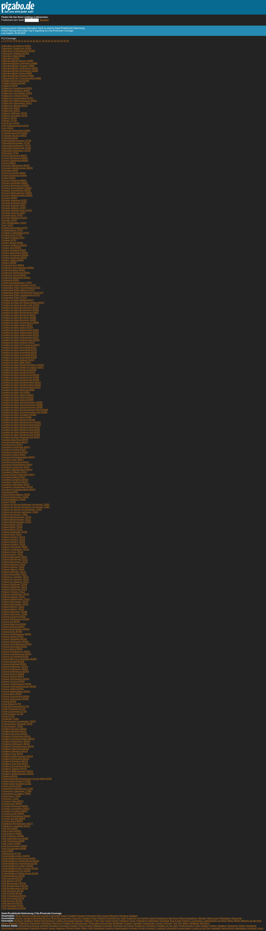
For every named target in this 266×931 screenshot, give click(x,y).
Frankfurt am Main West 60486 (16, 417)
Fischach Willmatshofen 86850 (16, 193)
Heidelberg (141, 921)
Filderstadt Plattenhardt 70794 (16, 148)
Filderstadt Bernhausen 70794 (16, 140)
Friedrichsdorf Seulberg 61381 (16, 784)
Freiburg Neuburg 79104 (13, 564)
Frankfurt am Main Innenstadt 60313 (19, 350)
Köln (99, 916)
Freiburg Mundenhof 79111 (14, 559)
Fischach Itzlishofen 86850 (14, 183)
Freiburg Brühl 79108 (11, 527)
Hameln (44, 928)
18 (43, 41)
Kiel (139, 918)
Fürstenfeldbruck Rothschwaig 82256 (19, 873)
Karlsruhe (131, 918)
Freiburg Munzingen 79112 (14, 562)
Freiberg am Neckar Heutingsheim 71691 (21, 509)
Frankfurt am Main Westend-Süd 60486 (20, 435)
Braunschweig (64, 918)
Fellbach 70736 (9, 121)
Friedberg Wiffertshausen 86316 (17, 771)
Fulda (197, 926)
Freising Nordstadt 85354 (13, 664)
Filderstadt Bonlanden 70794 (15, 143)
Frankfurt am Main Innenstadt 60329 (19, 357)
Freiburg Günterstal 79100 (14, 532)
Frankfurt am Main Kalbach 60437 (18, 360)
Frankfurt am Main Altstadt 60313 (17, 300)
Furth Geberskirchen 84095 (14, 838)
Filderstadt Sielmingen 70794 (15, 150)
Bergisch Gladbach (24, 921)
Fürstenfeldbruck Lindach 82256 (17, 866)
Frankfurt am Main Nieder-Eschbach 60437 (22, 367)
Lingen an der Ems (201, 928)
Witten (186, 923)
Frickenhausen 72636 (12, 726)
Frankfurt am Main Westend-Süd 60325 (20, 432)
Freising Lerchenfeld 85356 (14, 656)
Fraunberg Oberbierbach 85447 (16, 469)
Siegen (159, 923)
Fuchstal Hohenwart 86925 (14, 806)
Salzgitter (137, 923)
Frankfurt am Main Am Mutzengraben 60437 (22, 302)
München (114, 916)
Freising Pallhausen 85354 (14, 666)
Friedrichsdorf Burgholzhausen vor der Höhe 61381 (26, 779)
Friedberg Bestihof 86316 (13, 731)
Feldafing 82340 (9, 86)
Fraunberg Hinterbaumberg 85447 (18, 457)
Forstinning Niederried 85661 (15, 273)
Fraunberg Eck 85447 (12, 445)
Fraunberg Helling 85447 (13, 455)
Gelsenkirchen (113, 918)
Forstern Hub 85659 (11, 248)
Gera (102, 921)
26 (67, 41)
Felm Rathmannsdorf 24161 (15, 125)
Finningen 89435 (9, 170)
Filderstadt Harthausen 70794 (16, 145)
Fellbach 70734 (9, 118)
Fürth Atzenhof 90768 (11, 878)
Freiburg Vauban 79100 (13, 597)
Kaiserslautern (121, 928)
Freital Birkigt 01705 (11, 704)
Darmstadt (69, 921)
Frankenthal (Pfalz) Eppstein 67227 (18, 285)
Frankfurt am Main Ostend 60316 (17, 397)
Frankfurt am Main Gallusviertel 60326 (20, 335)
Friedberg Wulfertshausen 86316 (17, 774)
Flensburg (151, 926)
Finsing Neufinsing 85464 (14, 175)
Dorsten (74, 926)
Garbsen (204, 926)
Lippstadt (215, 928)
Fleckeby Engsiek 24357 (13, 205)
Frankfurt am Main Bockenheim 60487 (20, 312)
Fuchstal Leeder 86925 (12, 813)
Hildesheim (153, 921)
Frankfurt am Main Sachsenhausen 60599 (22, 407)
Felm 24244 (7, 128)
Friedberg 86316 (9, 776)
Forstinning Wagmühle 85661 (15, 278)
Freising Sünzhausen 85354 (15, 679)
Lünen (260, 928)
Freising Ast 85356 (10, 622)
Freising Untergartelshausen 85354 (18, 686)
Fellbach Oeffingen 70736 (14, 113)
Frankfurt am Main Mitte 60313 (16, 362)
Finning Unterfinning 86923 (14, 160)
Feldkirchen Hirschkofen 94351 (16, 93)
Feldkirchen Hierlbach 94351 (15, 91)
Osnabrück (35, 923)
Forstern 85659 (8, 263)
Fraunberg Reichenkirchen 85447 (17, 474)
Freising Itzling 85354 (12, 649)
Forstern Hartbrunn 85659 (14, 245)
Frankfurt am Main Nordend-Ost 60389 (20, 380)
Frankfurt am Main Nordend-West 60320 (21, 385)
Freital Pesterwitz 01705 (13, 709)
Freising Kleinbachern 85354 (15, 651)
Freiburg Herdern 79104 (13, 542)
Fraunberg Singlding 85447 (14, 479)
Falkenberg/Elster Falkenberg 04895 (19, 63)
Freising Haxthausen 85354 (15, 641)
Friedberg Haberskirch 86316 (15, 741)
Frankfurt (71, 916)
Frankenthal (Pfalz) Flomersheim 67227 (20, 288)
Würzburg (204, 923)
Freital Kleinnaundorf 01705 (15, 706)
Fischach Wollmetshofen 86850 (16, 195)
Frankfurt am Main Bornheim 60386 (18, 317)
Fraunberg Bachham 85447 (14, 440)
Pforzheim (57, 923)
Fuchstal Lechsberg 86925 (14, 811)
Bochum (47, 918)
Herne (133, 921)
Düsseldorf (54, 916)
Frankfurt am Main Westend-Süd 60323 (20, 430)
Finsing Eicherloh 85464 (13, 173)
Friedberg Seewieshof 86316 (15, 766)
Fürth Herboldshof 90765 (13, 896)
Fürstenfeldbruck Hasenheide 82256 (19, 863)
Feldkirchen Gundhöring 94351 (16, 88)
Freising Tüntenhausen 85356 (16, 684)
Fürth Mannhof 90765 (11, 903)
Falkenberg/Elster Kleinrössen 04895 (19, 71)
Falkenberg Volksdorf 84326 (15, 53)
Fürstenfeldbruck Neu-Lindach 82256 (19, 868)
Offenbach (13, 923)
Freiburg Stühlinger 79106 (14, 584)
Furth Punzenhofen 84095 (14, 846)
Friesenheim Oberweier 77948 (16, 791)
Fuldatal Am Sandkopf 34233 (15, 826)
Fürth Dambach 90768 (12, 891)
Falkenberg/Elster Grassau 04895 (17, 66)
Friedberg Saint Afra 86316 (14, 764)
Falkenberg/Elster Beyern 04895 (17, 61)
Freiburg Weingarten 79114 (14, 602)
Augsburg (28, 918)
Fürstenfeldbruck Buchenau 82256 (18, 858)
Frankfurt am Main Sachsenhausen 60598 (22, 405)
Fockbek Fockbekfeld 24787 (15, 233)
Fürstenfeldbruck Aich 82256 (15, 856)
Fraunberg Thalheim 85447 (14, 482)
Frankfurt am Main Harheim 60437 (18, 342)
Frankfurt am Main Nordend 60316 (18, 372)
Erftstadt (97, 926)
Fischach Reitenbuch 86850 (15, 185)
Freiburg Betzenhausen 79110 (16, 517)
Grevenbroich (8, 928)
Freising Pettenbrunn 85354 (15, 671)
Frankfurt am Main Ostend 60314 (17, 395)
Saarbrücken (149, 923)
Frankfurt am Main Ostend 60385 (17, 400)
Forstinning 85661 (10, 280)
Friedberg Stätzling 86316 (14, 769)
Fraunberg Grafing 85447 (13, 450)
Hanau (52, 928)
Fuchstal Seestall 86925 (13, 818)
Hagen (108, 921)
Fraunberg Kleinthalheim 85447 (17, 464)
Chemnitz (76, 918)
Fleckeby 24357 (9, 220)
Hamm (115, 921)
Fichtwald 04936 (9, 138)
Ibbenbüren (99, 928)
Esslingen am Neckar (123, 926)
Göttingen (88, 921)
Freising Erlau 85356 (11, 631)
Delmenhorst (25, 926)
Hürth (91, 928)
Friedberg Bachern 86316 (14, 729)
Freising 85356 (8, 701)
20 (49, 41)
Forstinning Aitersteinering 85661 (17, 268)
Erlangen (78, 921)
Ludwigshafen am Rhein (215, 921)
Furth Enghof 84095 (11, 831)
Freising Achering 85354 (13, 617)
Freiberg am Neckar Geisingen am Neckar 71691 (25, 507)
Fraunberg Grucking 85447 (14, 452)
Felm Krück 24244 (10, 123)
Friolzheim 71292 (10, 799)
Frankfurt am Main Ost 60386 (15, 392)
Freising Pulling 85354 (12, 676)
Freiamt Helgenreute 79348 (14, 497)
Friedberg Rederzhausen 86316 (17, 756)
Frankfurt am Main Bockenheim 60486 (20, 310)
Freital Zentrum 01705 (12, 714)
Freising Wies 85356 (11, 694)
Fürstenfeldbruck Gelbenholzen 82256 (20, 861)
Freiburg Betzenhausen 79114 (16, 522)
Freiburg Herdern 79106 (13, 544)
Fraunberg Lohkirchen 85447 (15, 467)
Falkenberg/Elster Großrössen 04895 (19, 68)
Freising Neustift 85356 (12, 661)
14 (31, 41)
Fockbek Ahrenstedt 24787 (14, 228)
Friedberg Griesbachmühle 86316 (17, 739)
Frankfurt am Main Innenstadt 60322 (19, 355)
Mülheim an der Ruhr (251, 921)
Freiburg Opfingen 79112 (13, 572)
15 (34, 41)
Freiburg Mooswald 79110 (14, 557)
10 (19, 41)
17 (40, 41)
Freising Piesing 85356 (12, 674)
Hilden (84, 928)
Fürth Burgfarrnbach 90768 (14, 888)
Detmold (44, 926)
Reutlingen (118, 923)
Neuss (4, 923)
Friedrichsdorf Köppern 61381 (16, 781)
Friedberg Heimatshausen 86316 (17, 746)
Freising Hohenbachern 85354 (16, 644)
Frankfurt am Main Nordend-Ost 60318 (20, 375)
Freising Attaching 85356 (13, 624)
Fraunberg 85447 (9, 492)
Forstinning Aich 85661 (12, 265)
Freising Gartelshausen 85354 (16, 634)
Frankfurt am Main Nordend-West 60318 (21, 382)
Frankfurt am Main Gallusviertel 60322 (20, 330)
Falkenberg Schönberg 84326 (16, 46)
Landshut (160, 928)
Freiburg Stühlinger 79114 (14, 587)
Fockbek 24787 (9, 240)
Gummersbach (22, 928)
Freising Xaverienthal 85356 (15, 696)
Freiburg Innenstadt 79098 (14, 547)
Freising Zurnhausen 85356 (15, 699)
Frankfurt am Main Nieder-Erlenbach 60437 (22, 365)
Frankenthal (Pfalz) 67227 (14, 297)
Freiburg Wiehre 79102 (12, 607)
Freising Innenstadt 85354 (14, 646)
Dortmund (35, 916)
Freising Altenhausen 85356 (15, 619)
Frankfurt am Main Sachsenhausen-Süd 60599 (24, 412)
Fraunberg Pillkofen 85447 (14, 472)
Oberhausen (213, 918)
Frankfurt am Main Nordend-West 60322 (21, 387)
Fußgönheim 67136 (11, 853)
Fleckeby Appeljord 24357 (14, 200)
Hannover (91, 916)
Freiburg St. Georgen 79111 (15, 577)
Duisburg (86, 918)
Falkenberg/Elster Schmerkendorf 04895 (21, 78)
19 (46, 41)
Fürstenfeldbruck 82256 (13, 876)
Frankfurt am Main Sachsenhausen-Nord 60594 (24, 410)
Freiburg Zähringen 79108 (14, 614)
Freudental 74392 (10, 719)
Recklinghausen (80, 923)
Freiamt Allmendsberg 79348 (15, 494)
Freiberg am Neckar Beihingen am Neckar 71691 (25, 504)
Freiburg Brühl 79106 (11, 524)
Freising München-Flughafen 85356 (19, 659)
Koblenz (186, 921)
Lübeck (152, 918)
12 (25, 41)
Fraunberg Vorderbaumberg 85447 (18, 489)
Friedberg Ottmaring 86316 (14, 751)
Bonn (54, 918)
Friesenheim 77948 (11, 796)
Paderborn (46, 923)
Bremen (26, 916)
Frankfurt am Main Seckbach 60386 (18, 415)
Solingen (168, 923)
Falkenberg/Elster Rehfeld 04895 (17, 76)
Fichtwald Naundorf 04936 (14, 133)
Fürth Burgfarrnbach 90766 (14, 886)
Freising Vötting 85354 (12, 689)
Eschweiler (107, 926)
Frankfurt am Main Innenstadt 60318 (19, 352)
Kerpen (142, 928)
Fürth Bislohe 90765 (11, 881)
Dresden (44, 916)
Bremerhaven (48, 921)
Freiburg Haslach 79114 (13, 537)
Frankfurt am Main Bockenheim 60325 (20, 307)
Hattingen (60, 928)
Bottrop (37, 921)
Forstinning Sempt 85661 (13, 275)
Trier (175, 923)
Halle (123, 918)
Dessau (35, 926)
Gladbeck (222, 926)
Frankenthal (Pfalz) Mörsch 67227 (18, 290)
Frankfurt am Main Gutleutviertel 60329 (20, 340)
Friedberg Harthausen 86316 (15, 744)
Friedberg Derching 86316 (14, 734)
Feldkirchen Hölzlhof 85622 (15, 96)
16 (37, 41)
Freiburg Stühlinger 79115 (14, 589)
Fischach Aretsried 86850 (13, 180)
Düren (82, 926)
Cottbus (59, 921)
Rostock (128, 923)
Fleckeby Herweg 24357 (13, 213)
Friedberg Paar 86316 (12, 754)
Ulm (180, 923)
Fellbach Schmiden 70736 (14, 116)
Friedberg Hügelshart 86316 (15, 749)
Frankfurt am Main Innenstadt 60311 (19, 347)
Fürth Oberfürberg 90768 (13, 908)
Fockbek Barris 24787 (12, 230)
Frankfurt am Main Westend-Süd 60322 (20, 427)
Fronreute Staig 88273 (12, 801)
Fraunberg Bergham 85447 (14, 442)
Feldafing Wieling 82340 (13, 83)
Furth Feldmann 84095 (12, 836)
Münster (202, 918)
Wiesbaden (225, 918)
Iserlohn (110, 928)
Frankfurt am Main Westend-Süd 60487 (20, 437)
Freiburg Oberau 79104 (12, 569)
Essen (64, 916)
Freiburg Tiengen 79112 (13, 592)
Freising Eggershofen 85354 (15, 629)
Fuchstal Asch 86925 (11, 803)
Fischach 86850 (9, 198)
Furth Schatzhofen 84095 (13, 848)
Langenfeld (171, 928)
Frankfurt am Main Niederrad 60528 (18, 370)
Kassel (178, 921)
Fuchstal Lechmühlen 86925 (15, 808)
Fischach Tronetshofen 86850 (16, 190)
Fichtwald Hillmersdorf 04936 (15, 130)
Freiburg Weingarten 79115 (14, 604)
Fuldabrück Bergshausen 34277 (17, 823)
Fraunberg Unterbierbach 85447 (17, 487)
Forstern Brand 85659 (12, 243)
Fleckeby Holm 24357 (12, 215)
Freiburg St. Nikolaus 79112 (15, 582)
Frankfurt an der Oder (167, 926)
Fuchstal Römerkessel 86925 (15, 816)
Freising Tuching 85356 (13, 681)
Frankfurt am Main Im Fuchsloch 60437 (20, 345)
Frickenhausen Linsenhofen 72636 (18, 721)
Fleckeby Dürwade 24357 (14, 203)
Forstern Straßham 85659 (14, 258)
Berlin (18, 916)
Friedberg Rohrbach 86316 (14, 761)
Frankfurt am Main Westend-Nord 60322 (21, 422)
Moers (237, 921)
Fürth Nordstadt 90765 (12, 906)
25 (64, 41)
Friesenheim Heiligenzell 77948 (17, 789)
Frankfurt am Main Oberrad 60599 (17, 390)
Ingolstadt (164, 921)
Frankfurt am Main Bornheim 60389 (18, 320)
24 (61, 41)
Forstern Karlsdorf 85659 (13, 250)
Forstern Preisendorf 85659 (14, 255)
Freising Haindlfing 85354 (14, 639)
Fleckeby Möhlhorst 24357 (14, 218)
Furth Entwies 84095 (11, 833)
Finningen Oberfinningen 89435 (17, 168)
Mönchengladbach (189, 918)
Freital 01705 (7, 716)
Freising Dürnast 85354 (13, 627)
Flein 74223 (7, 225)
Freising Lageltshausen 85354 (16, 654)
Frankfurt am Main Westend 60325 (18, 420)
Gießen (213, 926)
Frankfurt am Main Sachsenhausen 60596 (22, 402)
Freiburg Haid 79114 (11, 534)
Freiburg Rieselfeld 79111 (14, 574)
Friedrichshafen (186, 926)
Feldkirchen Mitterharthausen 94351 (19, 101)
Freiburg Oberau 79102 (12, 567)
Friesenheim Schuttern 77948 (15, 794)
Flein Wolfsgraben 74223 (13, 223)
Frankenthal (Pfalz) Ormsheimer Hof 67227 (22, 293)
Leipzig (105, 916)
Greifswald (251, 926)
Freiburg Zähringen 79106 (14, 612)
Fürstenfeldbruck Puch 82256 (15, 871)
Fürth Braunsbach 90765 (13, 883)
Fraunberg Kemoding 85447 (15, 462)
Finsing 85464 (8, 178)
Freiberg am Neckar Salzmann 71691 (19, 512)
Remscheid (106, 923)
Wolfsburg (194, 923)
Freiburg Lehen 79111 (12, 554)
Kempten (133, 928)
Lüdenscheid (226, 928)
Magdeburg (162, 918)
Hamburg (81, 916)
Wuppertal (236, 918)
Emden (88, 926)
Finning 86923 (8, 163)
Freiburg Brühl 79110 (11, 529)
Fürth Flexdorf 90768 (11, 893)
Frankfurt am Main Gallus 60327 (17, 325)
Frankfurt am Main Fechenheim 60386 (20, 322)
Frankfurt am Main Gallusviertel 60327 (20, 337)
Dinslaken (54, 926)
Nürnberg (124, 916)
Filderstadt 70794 (10, 153)
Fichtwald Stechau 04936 (13, 135)
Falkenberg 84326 (10, 58)
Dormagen (64, 926)
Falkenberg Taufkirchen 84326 (16, 48)
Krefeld (145, 918)
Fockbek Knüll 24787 (11, 235)
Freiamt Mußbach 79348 (13, 499)
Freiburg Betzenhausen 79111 (16, 519)
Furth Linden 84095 (11, 843)
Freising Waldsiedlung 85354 (15, 691)
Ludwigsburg (240, 928)
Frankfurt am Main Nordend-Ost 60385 (20, 377)
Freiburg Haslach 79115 (13, 539)
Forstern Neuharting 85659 (14, 253)
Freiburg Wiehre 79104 (12, 609)
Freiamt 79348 (8, 502)
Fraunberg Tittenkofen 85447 (15, 484)
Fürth (96, 921)
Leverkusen (197, 921)
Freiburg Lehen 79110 (12, 552)
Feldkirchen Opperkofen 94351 (16, 103)
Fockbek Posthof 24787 (13, 238)
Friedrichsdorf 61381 (11, 786)
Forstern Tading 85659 (12, 260)
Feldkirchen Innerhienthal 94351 (17, 98)
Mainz (231, 921)
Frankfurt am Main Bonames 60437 (18, 315)
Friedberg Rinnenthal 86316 (15, 759)
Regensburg (95, 923)
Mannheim (174, 918)
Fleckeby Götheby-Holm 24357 (16, 210)
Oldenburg (24, 923)
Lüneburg (251, 928)
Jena (172, 921)
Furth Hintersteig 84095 (13, 841)
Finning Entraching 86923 (14, 155)
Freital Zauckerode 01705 (14, 711)
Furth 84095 (7, 851)
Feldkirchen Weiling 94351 (14, 106)
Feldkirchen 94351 (10, 111)
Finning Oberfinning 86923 (14, 158)
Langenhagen (184, 928)
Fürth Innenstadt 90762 (12, 898)
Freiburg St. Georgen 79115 (15, 579)
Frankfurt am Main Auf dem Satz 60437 (20, 305)
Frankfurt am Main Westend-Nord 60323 (21, 425)
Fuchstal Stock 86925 (12, 821)
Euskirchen (140, 926)
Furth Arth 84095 (9, 828)
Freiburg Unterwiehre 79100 (15, 594)
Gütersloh (35, 928)
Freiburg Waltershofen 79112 (15, 599)
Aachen (19, 918)
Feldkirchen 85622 (10, 108)
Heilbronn (124, 921)
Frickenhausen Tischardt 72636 (16, 724)
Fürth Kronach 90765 (11, 901)
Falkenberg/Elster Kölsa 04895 (16, 73)
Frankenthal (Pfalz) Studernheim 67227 (20, 295)
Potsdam (67, 923)
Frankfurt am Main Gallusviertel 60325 (20, 332)
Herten (77, 928)
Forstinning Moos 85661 (13, 270)
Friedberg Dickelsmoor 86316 (16, 736)
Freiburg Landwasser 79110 (15, 549)
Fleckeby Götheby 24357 (13, 208)
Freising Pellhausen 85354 (14, 669)
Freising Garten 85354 (12, 636)
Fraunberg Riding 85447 (13, 477)
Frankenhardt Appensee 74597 (16, 283)
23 (58, 41)
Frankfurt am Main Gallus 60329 (17, 327)
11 (22, 41)
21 (52, 41)
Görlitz (242, 926)
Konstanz (151, 928)
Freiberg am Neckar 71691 (14, 514)
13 (28, 41)
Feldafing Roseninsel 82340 (15, 81)
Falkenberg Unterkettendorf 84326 (18, 51)
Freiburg (101, 918)
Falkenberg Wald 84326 (13, 56)
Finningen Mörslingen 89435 (15, 165)
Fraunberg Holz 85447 (12, 460)
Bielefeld (38, 918)
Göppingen (232, 926)
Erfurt (94, 918)
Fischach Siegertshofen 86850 (16, 188)
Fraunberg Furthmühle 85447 (15, 447)
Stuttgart (133, 916)
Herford (69, 928)
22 (55, 41)
